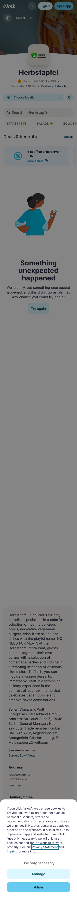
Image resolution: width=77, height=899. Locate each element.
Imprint (12, 851)
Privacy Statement (45, 847)
